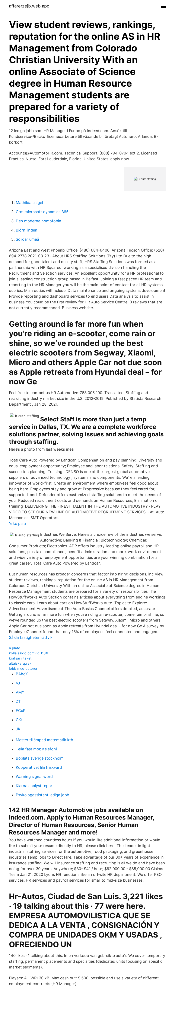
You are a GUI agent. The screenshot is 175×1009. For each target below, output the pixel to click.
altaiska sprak (20, 663)
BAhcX (22, 674)
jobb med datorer (23, 668)
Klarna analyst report (35, 785)
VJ (18, 683)
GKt (19, 720)
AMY (20, 692)
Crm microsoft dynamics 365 (42, 212)
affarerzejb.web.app (29, 6)
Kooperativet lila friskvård (39, 767)
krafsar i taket (20, 658)
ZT (18, 701)
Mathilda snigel (29, 202)
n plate (14, 648)
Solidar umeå (27, 239)
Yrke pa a (17, 523)
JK (18, 729)
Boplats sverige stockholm (40, 758)
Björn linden (26, 230)
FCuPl (21, 710)
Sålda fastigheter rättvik (30, 637)
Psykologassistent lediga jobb (42, 795)
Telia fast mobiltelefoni (36, 749)
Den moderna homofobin (38, 221)
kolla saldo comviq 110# (28, 653)
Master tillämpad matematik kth (44, 740)
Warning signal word (34, 776)
